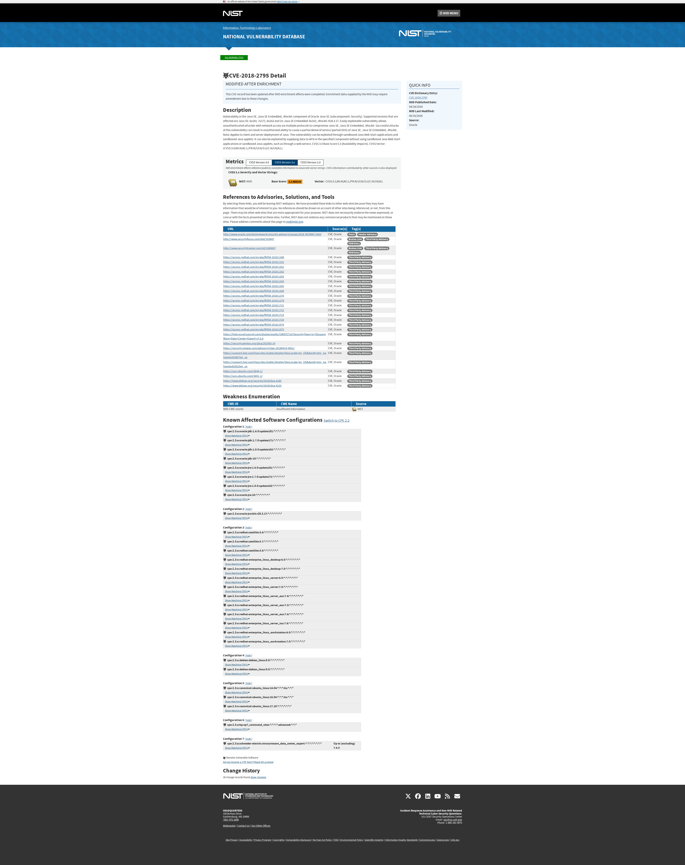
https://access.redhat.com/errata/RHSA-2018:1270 (253, 296)
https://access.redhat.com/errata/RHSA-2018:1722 (253, 310)
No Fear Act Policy (322, 840)
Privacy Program (262, 840)
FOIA (336, 840)
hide (248, 426)
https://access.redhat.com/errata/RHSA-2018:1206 (253, 291)
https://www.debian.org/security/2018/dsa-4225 (252, 385)
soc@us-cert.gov (452, 819)
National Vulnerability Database (264, 36)
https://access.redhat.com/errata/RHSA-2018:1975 (253, 329)
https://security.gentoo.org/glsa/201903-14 (249, 343)
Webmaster (229, 826)
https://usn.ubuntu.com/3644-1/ (243, 371)
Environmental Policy (351, 840)
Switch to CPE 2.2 (336, 420)
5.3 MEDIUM (295, 181)
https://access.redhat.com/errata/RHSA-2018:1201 (253, 267)
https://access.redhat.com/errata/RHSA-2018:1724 (253, 320)
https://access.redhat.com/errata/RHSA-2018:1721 (253, 305)
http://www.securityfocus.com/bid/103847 (248, 239)
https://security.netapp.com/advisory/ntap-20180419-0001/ (259, 348)
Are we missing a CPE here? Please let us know (248, 762)
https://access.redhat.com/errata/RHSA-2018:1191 (253, 262)
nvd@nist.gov (294, 222)
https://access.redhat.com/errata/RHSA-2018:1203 (253, 276)
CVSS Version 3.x (285, 162)
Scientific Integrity (374, 840)
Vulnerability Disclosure (298, 840)
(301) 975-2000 (231, 819)
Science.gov (443, 840)
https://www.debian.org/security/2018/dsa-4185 (252, 381)
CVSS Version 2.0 (311, 162)
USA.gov (455, 840)
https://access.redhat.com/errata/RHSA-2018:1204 (253, 281)
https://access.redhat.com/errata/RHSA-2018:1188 (253, 257)
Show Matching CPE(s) (236, 435)
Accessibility (245, 840)
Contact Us (243, 826)
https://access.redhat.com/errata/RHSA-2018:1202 (253, 272)
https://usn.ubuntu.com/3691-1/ (243, 376)
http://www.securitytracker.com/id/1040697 (249, 248)
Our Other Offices (260, 825)
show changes (258, 777)
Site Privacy (232, 840)
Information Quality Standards (401, 840)
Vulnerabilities (234, 57)
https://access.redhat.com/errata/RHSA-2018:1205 (253, 286)
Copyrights (279, 840)
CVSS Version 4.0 (259, 162)
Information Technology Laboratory (247, 28)
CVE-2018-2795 (418, 97)
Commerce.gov (427, 840)
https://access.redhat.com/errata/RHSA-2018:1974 (253, 324)
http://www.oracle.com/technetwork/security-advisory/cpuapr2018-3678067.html (272, 234)
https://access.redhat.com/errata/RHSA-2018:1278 (253, 300)
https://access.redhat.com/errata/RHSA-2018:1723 (253, 315)
